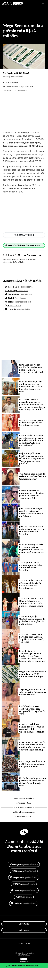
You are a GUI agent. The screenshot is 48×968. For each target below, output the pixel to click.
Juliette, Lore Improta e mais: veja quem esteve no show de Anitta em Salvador (32, 530)
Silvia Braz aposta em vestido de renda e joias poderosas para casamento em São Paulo (31, 368)
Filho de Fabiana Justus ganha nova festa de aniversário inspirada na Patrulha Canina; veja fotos (31, 386)
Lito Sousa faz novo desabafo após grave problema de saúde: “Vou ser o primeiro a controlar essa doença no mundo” (32, 404)
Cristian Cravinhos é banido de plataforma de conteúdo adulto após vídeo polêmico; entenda (31, 728)
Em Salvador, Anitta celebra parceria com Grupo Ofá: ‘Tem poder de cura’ (32, 710)
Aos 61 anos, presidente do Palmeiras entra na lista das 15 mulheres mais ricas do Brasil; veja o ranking (32, 746)
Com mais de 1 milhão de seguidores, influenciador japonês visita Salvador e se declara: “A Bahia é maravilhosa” (31, 440)
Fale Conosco (24, 930)
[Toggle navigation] (43, 3)
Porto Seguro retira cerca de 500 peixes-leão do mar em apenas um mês (32, 764)
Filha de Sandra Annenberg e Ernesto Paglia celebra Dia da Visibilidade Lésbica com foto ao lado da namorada (32, 656)
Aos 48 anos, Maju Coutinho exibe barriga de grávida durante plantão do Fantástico (32, 620)
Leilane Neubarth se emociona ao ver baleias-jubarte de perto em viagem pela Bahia (31, 494)
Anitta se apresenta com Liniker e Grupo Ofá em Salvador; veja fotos (31, 422)
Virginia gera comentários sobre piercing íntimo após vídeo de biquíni (32, 692)
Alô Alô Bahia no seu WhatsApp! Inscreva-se (24, 966)
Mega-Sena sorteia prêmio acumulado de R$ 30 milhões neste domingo (32, 674)
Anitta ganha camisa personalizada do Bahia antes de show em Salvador (30, 566)
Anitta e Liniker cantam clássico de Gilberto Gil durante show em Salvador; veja (30, 584)
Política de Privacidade (24, 943)
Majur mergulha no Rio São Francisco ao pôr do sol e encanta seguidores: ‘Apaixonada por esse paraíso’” (31, 458)
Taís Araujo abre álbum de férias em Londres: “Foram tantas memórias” (32, 476)
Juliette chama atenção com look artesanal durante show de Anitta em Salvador (31, 512)
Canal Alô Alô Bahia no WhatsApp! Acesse (24, 245)
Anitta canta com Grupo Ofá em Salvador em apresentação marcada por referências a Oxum (31, 602)
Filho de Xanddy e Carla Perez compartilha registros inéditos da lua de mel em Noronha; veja (31, 548)
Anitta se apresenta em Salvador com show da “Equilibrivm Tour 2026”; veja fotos (31, 638)
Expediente (24, 924)
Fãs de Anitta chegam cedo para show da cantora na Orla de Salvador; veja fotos (32, 782)
